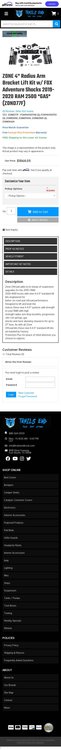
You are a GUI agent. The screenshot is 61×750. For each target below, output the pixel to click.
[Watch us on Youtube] (15, 459)
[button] (30, 24)
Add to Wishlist (40, 219)
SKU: (4, 114)
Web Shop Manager (35, 743)
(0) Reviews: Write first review (17, 111)
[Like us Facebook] (8, 459)
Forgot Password (28, 396)
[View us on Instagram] (22, 459)
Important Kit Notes (18, 264)
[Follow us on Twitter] (28, 459)
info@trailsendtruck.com (22, 446)
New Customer (26, 392)
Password (11, 384)
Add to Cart (40, 212)
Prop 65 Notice (15, 248)
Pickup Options (13, 188)
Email (9, 379)
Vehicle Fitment (15, 256)
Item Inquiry (12, 229)
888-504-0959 (17, 433)
